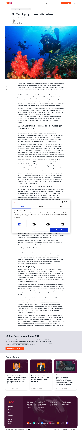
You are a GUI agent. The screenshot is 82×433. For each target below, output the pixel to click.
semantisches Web (46, 189)
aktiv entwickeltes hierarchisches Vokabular (49, 259)
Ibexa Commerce (25, 344)
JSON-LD (42, 240)
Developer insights (26, 9)
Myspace (20, 288)
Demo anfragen (66, 3)
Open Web (33, 173)
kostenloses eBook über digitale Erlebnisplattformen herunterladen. (45, 325)
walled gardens (36, 175)
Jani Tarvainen (20, 19)
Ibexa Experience (14, 344)
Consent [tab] (22, 206)
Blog (45, 3)
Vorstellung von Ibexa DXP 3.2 (14, 348)
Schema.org (54, 257)
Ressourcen (31, 3)
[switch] (34, 224)
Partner (39, 3)
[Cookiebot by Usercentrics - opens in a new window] (62, 202)
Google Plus (46, 286)
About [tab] (60, 206)
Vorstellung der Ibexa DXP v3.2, (20, 343)
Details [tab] (41, 206)
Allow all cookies (59, 229)
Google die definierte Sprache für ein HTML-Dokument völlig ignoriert (36, 148)
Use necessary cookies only (40, 229)
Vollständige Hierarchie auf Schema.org (40, 263)
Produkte (17, 3)
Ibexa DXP (8, 340)
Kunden (24, 3)
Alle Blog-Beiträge (16, 9)
